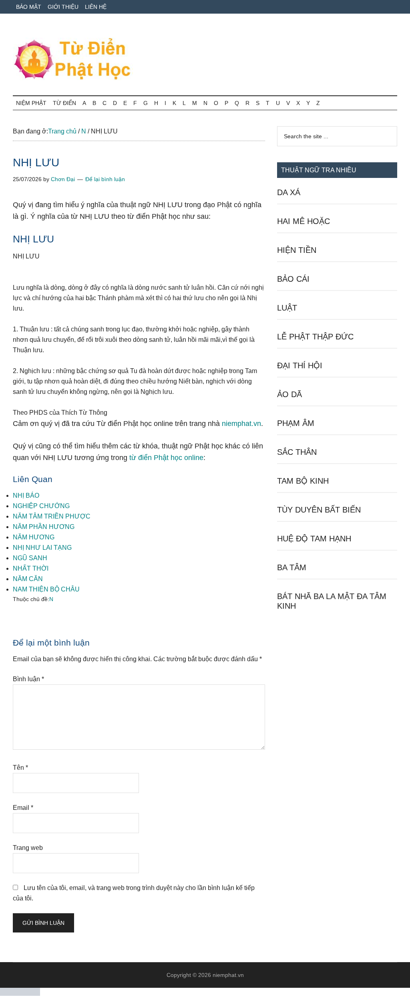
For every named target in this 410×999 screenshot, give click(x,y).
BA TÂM (291, 567)
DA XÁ (288, 192)
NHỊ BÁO (26, 495)
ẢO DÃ (289, 394)
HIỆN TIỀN (296, 250)
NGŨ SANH (30, 558)
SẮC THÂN (297, 452)
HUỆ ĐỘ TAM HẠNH (314, 538)
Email (23, 807)
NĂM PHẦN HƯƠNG (43, 526)
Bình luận (28, 679)
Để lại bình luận (105, 179)
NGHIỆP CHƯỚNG (41, 506)
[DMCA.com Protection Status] (20, 993)
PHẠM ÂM (295, 423)
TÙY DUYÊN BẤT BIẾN (319, 509)
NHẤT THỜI (30, 568)
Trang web (28, 847)
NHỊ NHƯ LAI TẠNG (42, 547)
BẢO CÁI (293, 278)
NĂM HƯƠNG (33, 537)
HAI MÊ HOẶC (303, 221)
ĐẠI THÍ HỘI (299, 365)
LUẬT (287, 307)
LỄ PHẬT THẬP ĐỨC (315, 336)
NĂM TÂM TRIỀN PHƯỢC (51, 516)
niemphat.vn (241, 424)
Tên (20, 767)
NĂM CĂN (28, 578)
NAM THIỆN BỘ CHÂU (46, 589)
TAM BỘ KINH (303, 480)
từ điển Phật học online (166, 458)
